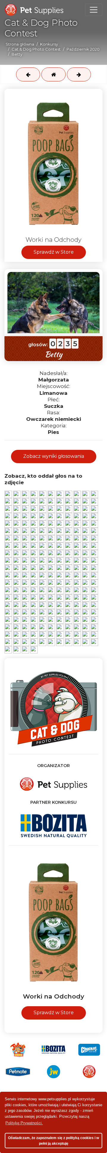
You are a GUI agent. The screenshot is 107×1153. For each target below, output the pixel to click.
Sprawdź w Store (54, 252)
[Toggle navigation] (93, 10)
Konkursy (49, 44)
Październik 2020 (83, 49)
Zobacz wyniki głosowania (53, 456)
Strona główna (20, 44)
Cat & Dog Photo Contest (36, 49)
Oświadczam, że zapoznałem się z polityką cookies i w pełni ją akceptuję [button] (53, 1141)
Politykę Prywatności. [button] (24, 1123)
